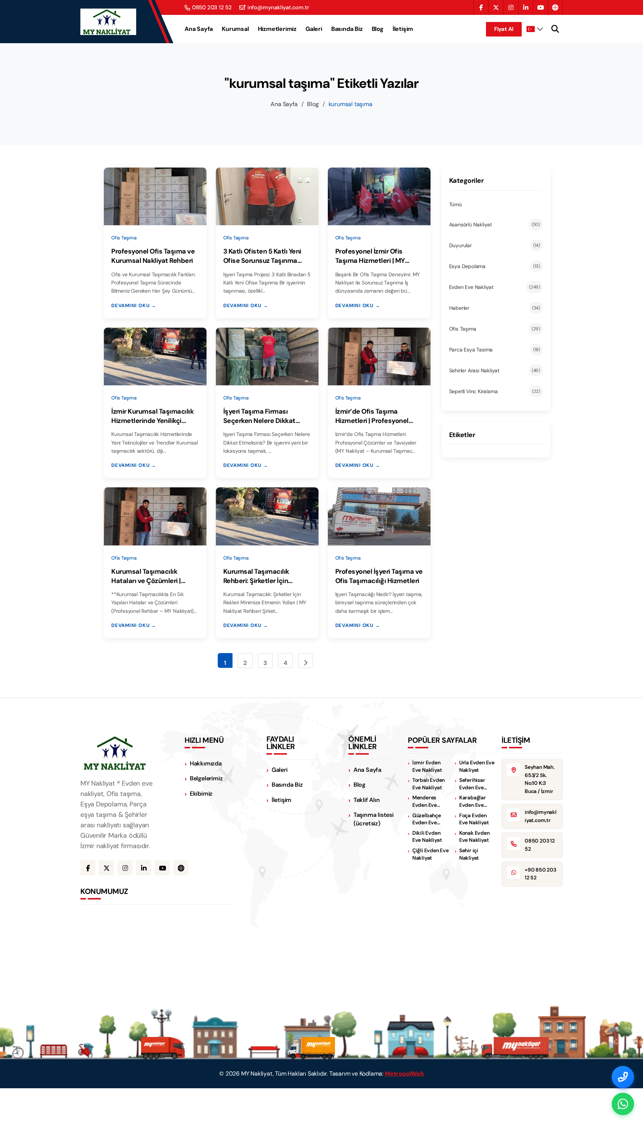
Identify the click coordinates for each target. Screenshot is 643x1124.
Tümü (455, 204)
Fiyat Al (504, 29)
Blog (378, 29)
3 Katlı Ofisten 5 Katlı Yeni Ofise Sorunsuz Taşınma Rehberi (262, 256)
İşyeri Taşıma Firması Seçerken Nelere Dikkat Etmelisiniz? (259, 416)
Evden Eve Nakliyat (494, 287)
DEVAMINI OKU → (133, 305)
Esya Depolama (494, 266)
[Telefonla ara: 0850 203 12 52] (623, 1077)
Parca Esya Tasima (494, 349)
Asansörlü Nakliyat (494, 224)
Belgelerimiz (206, 778)
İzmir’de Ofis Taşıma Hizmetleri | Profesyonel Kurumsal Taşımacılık (372, 416)
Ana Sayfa (199, 29)
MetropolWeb (404, 1073)
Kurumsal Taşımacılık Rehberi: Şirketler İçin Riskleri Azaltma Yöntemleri (265, 576)
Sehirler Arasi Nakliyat (494, 370)
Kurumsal (235, 29)
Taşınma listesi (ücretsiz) (374, 819)
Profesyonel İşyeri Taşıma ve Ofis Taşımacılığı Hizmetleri (379, 576)
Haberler (494, 308)
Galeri (313, 29)
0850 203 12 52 (212, 7)
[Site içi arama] (555, 29)
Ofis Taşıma (494, 328)
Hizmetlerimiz (277, 29)
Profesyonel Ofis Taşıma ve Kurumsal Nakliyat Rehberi (153, 256)
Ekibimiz (201, 793)
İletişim (403, 29)
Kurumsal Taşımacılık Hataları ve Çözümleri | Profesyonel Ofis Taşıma (148, 576)
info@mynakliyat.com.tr (278, 7)
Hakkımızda (206, 763)
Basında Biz (347, 29)
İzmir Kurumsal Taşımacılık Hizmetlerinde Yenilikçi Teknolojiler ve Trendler (152, 416)
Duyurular (494, 245)
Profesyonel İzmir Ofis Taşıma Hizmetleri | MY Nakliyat (370, 256)
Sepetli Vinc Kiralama (494, 391)
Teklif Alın (367, 800)
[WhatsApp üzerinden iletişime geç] (623, 1104)
